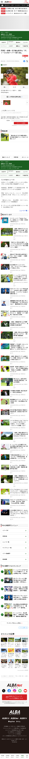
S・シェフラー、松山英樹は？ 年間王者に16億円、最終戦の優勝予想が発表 (19, 467)
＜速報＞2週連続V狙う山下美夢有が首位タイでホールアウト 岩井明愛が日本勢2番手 (19, 323)
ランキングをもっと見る (14, 623)
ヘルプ (18, 735)
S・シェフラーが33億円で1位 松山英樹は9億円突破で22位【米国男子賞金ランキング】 (19, 446)
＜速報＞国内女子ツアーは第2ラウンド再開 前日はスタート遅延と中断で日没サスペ (19, 358)
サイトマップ (23, 735)
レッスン (17, 5)
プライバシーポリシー (8, 728)
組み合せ (18, 42)
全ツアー (7, 5)
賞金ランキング (6, 157)
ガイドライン (8, 730)
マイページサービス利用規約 (14, 733)
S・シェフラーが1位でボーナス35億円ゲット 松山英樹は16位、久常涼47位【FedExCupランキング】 (20, 278)
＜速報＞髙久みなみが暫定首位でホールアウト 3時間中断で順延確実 (21, 334)
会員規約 (23, 728)
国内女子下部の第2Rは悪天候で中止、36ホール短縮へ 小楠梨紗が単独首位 (18, 256)
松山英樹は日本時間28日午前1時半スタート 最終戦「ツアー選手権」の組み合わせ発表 (19, 313)
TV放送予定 (25, 46)
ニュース (25, 42)
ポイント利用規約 (6, 735)
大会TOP (4, 42)
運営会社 (23, 726)
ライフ (23, 5)
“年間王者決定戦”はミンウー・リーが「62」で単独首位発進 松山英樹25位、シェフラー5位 (19, 456)
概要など (18, 46)
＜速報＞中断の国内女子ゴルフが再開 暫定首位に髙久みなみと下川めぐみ (21, 434)
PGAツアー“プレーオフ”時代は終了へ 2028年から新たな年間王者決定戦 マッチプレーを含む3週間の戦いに (21, 599)
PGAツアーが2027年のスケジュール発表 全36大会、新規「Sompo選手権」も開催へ (19, 501)
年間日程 (16, 157)
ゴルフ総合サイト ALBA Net (7, 676)
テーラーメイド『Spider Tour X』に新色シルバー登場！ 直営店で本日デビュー (19, 220)
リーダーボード (10, 42)
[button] (14, 222)
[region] (14, 5)
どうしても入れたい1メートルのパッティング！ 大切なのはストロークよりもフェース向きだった (19, 491)
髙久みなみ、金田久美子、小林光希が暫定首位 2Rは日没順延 (21, 380)
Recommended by (21, 670)
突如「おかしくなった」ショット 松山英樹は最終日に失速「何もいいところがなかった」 (14, 194)
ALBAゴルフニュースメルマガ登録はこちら (16, 697)
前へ (5, 87)
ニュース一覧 (23, 210)
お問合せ (14, 735)
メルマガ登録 (25, 2)
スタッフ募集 (16, 726)
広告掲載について (8, 726)
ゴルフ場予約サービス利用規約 (14, 732)
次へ (24, 87)
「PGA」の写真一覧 (19, 676)
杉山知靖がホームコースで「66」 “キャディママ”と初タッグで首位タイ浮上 (18, 266)
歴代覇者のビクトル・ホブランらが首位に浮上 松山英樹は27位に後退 (19, 401)
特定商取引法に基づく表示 (18, 730)
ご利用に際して (16, 728)
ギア (12, 5)
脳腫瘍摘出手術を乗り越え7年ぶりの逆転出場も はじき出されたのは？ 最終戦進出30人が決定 (19, 302)
